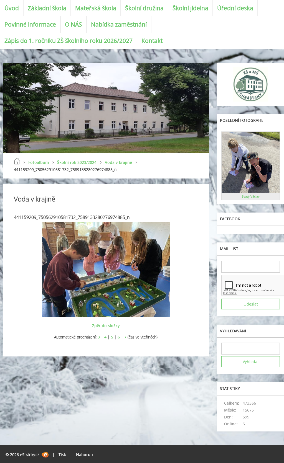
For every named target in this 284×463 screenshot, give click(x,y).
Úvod (11, 8)
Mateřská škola (95, 8)
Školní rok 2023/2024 (77, 162)
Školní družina (144, 8)
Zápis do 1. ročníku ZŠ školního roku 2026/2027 (68, 41)
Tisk (62, 454)
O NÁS (73, 24)
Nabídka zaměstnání (119, 24)
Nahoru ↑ (84, 454)
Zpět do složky (106, 325)
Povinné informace (30, 24)
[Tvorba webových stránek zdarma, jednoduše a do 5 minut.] (45, 454)
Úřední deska (235, 8)
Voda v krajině (118, 162)
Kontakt (152, 41)
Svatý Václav (251, 196)
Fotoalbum (38, 162)
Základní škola (47, 8)
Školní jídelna (190, 8)
